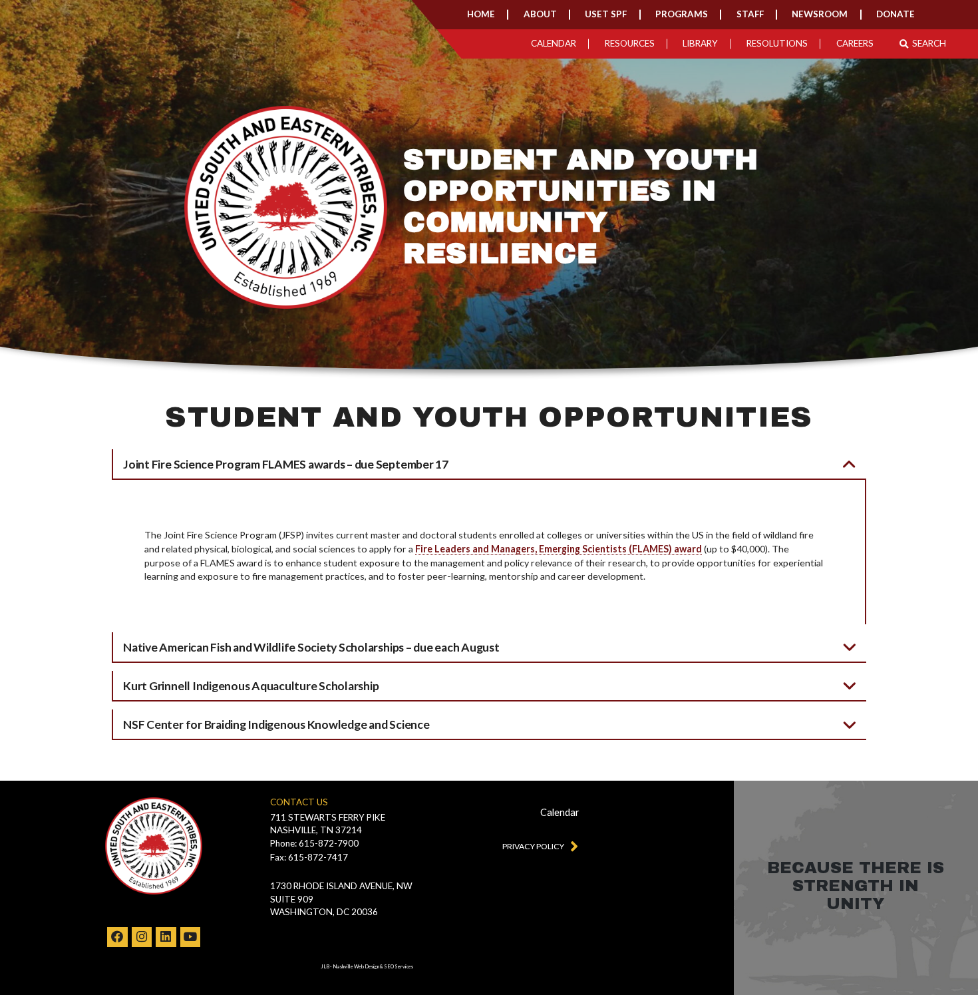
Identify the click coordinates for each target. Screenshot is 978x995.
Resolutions (777, 43)
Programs (681, 14)
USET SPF (606, 14)
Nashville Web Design (356, 967)
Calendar (553, 43)
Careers (855, 43)
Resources (630, 43)
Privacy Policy (533, 846)
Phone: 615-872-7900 (314, 843)
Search (929, 44)
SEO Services (398, 967)
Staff (750, 14)
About (540, 14)
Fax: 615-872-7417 (309, 857)
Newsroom (820, 14)
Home (481, 14)
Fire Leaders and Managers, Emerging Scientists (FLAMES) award (558, 548)
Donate (895, 14)
